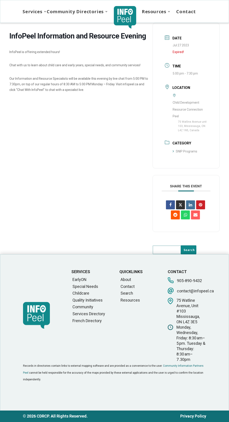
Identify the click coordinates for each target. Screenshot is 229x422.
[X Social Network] (180, 204)
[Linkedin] (190, 204)
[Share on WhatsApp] (185, 214)
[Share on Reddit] (175, 214)
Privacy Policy (193, 416)
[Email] (195, 214)
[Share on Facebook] (170, 204)
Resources (154, 12)
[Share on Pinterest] (200, 204)
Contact (186, 12)
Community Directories (75, 12)
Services (32, 12)
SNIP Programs (186, 151)
